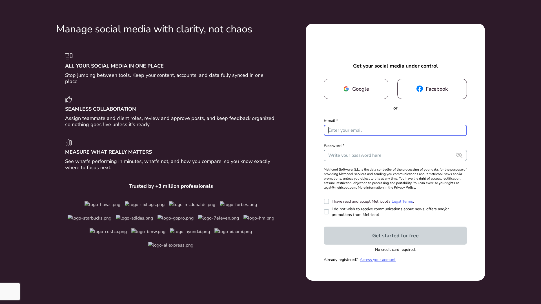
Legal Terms (402, 201)
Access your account (378, 259)
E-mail (331, 120)
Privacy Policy (404, 187)
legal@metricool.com (340, 187)
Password (334, 145)
